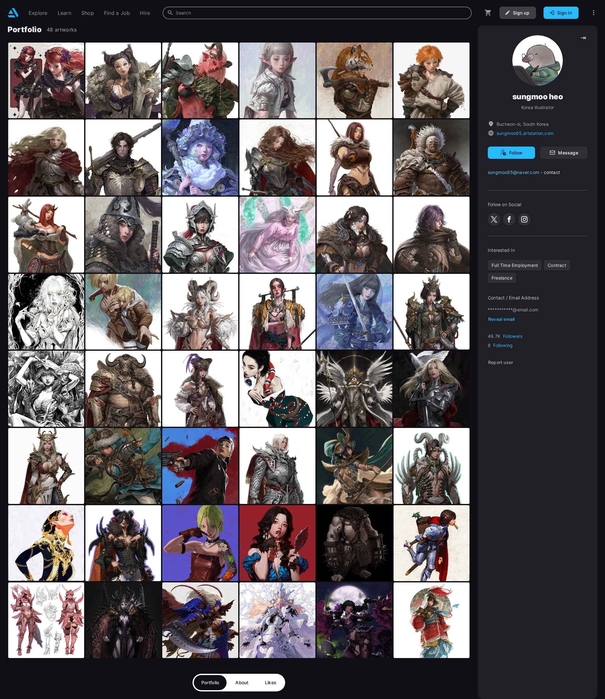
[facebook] (509, 219)
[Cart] (488, 12)
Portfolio (210, 682)
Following (503, 345)
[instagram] (524, 219)
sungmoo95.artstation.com (525, 133)
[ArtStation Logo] (13, 13)
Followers (512, 336)
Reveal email (501, 319)
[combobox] (317, 13)
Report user (500, 362)
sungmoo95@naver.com (513, 172)
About (241, 682)
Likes (270, 682)
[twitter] (494, 219)
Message (568, 152)
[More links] (593, 12)
